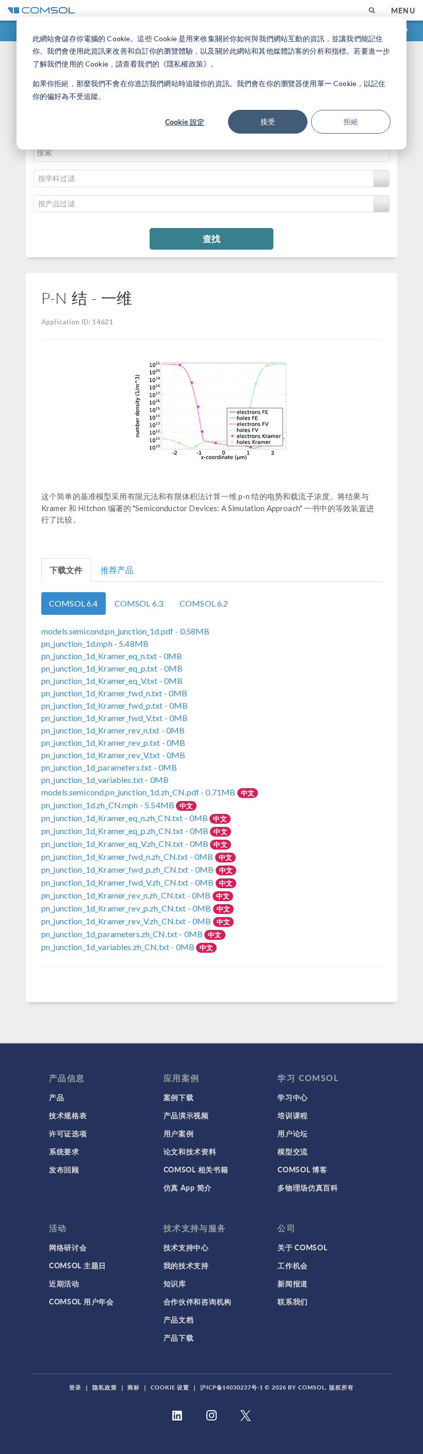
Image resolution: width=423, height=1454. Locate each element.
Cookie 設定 (184, 122)
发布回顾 (64, 1169)
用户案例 (179, 1133)
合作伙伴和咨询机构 (198, 1301)
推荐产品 (117, 570)
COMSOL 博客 (302, 1169)
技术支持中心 (186, 1247)
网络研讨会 (68, 1247)
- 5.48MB (95, 643)
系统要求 (64, 1151)
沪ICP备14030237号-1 (231, 1387)
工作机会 (293, 1265)
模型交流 (293, 1151)
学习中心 (293, 1097)
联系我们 (293, 1301)
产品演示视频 (186, 1115)
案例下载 (179, 1097)
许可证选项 (68, 1133)
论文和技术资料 (190, 1151)
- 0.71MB (139, 792)
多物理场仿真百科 (308, 1187)
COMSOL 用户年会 (81, 1301)
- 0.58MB (125, 631)
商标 (133, 1387)
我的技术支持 (186, 1265)
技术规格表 (68, 1115)
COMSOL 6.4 (73, 603)
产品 (56, 1097)
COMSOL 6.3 (139, 603)
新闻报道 (293, 1283)
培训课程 (293, 1115)
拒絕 (351, 121)
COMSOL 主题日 (77, 1265)
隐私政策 (104, 1387)
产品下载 (179, 1337)
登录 (75, 1387)
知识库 (175, 1283)
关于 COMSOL (302, 1247)
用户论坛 (293, 1133)
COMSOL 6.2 (204, 603)
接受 (268, 121)
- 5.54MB (108, 805)
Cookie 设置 (170, 1387)
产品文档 (179, 1319)
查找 (211, 238)
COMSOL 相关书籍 (196, 1169)
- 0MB (111, 656)
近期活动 (64, 1283)
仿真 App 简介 (188, 1187)
